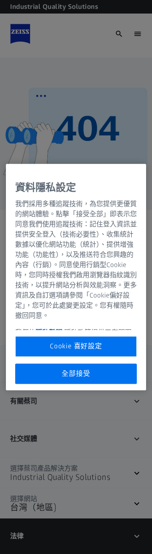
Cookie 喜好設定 (76, 346)
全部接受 (76, 373)
